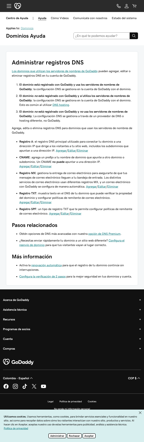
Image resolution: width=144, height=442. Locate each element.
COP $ (132, 378)
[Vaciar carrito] (134, 6)
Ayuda (42, 17)
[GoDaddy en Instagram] (15, 388)
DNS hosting (60, 104)
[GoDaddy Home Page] (18, 362)
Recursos (9, 319)
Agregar (61, 150)
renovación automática (46, 265)
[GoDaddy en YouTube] (43, 388)
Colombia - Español (16, 378)
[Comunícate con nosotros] (118, 6)
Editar (72, 150)
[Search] (134, 35)
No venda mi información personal (72, 409)
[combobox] (101, 35)
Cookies (92, 401)
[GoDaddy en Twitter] (34, 388)
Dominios (27, 28)
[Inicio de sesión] (126, 6)
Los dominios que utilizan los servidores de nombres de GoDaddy (55, 71)
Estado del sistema (124, 17)
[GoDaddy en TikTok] (25, 388)
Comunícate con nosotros (90, 17)
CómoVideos (60, 17)
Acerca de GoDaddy (16, 299)
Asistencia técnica (15, 309)
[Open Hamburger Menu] (7, 5)
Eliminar (82, 150)
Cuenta (8, 338)
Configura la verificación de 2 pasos (42, 276)
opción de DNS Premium (104, 233)
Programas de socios (16, 329)
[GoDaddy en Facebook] (6, 388)
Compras (9, 348)
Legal (50, 401)
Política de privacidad (70, 401)
